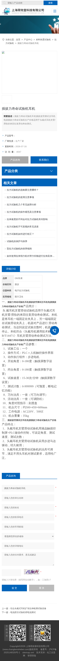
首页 (18, 39)
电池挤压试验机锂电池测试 (23, 612)
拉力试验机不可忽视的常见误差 (23, 226)
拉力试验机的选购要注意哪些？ (23, 190)
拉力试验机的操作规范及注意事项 (24, 212)
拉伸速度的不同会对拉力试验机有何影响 (27, 219)
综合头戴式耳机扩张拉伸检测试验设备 (28, 608)
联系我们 (44, 160)
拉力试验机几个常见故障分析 (21, 204)
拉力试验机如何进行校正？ (20, 234)
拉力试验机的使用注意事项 (20, 197)
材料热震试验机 (43, 39)
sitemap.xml (28, 652)
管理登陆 (32, 655)
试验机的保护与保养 (17, 241)
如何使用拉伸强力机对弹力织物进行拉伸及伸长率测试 (31, 256)
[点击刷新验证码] (31, 572)
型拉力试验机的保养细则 (19, 248)
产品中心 (28, 39)
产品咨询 (15, 160)
